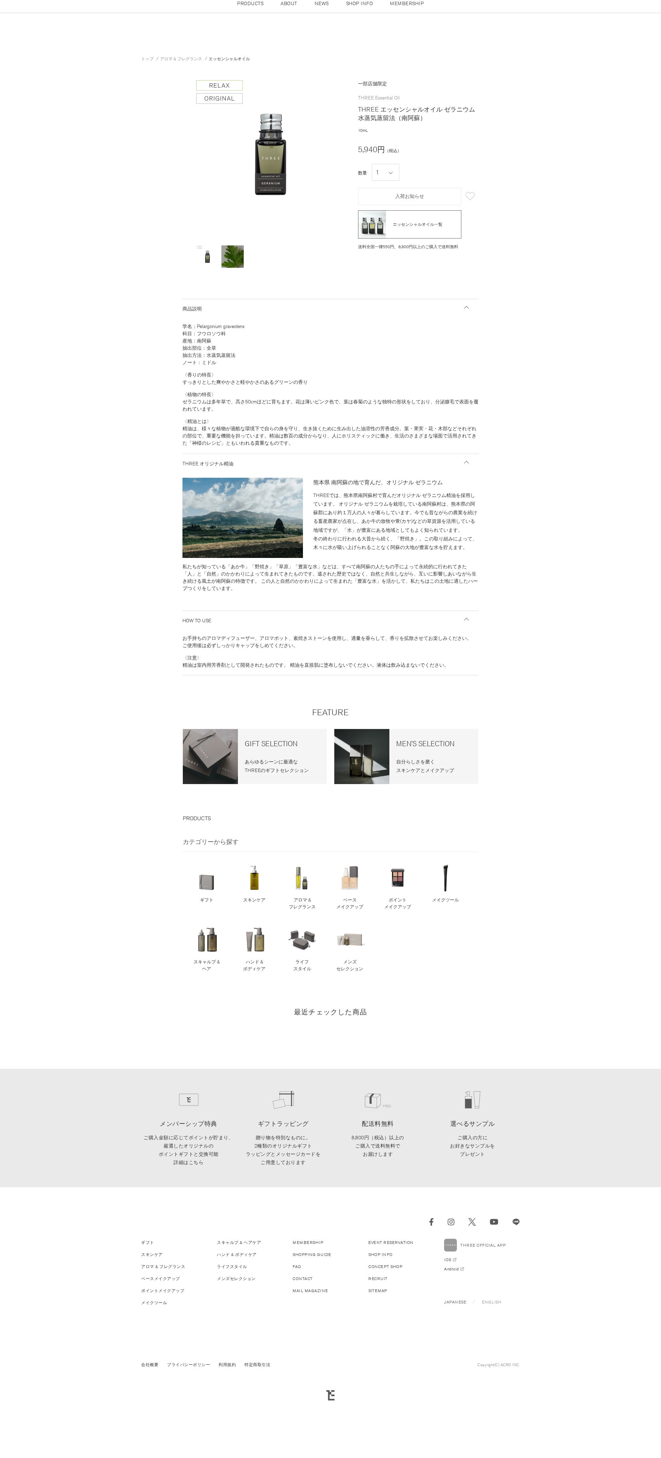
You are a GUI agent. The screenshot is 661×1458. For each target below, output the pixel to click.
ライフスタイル (302, 965)
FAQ (297, 1266)
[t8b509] (207, 256)
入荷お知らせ (409, 196)
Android (451, 1268)
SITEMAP (377, 1290)
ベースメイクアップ (349, 903)
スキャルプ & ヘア (206, 965)
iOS (447, 1259)
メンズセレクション (349, 965)
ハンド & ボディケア (254, 965)
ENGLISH (492, 1301)
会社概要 (149, 1364)
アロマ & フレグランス (302, 903)
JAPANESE (455, 1301)
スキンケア (254, 900)
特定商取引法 (257, 1364)
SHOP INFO (380, 1254)
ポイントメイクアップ (397, 903)
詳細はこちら (188, 1162)
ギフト (206, 900)
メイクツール (445, 900)
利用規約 (227, 1364)
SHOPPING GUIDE (312, 1254)
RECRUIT (378, 1278)
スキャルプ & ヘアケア (239, 1242)
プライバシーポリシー (188, 1364)
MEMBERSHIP (308, 1242)
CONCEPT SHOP (385, 1266)
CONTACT (303, 1278)
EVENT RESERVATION (390, 1242)
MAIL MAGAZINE (310, 1290)
